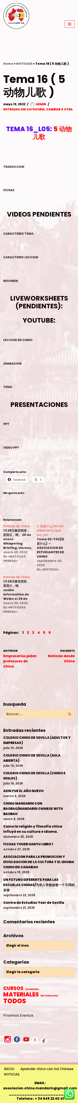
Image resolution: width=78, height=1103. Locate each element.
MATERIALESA (49, 995)
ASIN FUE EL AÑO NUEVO (23, 791)
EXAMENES (32, 989)
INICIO (9, 1069)
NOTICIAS (24, 63)
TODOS (14, 1001)
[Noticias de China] (20, 543)
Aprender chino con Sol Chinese (46, 1069)
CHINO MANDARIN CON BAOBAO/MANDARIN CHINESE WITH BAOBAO (33, 808)
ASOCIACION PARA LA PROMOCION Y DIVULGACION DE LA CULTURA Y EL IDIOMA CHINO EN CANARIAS (38, 861)
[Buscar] (70, 714)
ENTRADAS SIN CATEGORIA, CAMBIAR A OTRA (38, 109)
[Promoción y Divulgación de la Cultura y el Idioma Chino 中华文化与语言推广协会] (16, 24)
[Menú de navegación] (70, 24)
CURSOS (13, 988)
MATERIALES (21, 994)
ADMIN (41, 104)
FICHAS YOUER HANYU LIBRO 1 (28, 844)
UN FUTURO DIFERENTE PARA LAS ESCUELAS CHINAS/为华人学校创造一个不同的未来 (39, 884)
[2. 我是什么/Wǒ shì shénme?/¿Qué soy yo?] (53, 548)
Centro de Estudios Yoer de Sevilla (33, 902)
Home (8, 63)
